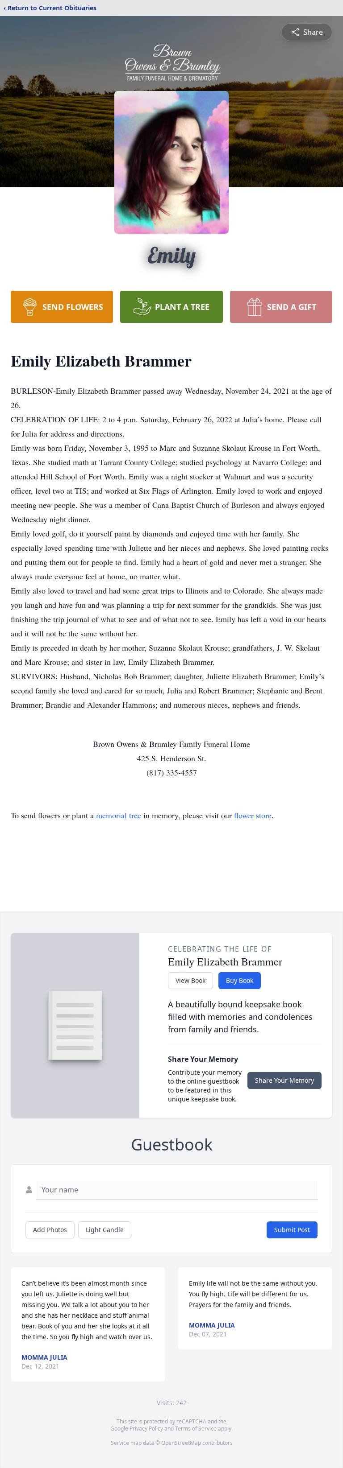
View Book (190, 980)
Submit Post (292, 1229)
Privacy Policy (146, 1428)
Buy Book (239, 980)
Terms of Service (196, 1428)
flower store (253, 815)
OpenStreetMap (181, 1443)
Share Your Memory (284, 1080)
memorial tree (118, 815)
